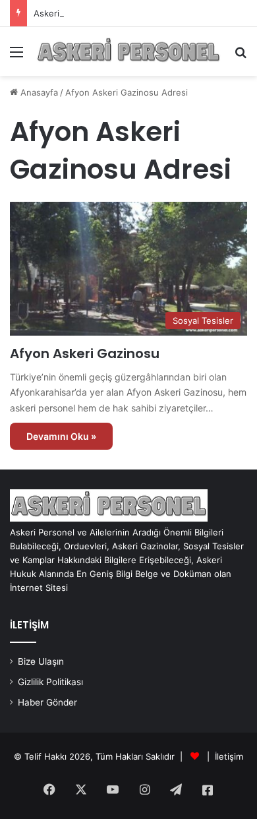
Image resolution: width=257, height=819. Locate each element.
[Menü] (16, 56)
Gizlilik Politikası (50, 682)
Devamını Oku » (61, 436)
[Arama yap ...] (240, 56)
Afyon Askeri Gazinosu (84, 353)
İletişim (229, 756)
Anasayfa (38, 92)
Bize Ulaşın (41, 661)
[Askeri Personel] (128, 51)
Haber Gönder (47, 702)
